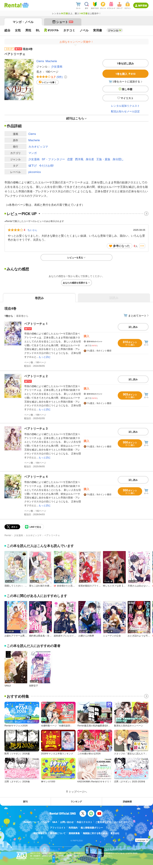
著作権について (58, 833)
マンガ (32, 153)
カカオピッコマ (38, 146)
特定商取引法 (40, 833)
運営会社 (114, 833)
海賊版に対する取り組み (95, 833)
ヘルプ (46, 822)
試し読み (133, 327)
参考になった (121, 246)
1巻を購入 (125, 74)
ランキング (76, 801)
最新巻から (22, 315)
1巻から (8, 315)
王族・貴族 (103, 159)
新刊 (25, 801)
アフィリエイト (58, 827)
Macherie (51, 61)
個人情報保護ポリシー (92, 827)
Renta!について (32, 822)
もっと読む (45, 357)
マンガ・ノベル (23, 22)
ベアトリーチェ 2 (36, 376)
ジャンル (113, 30)
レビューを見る (75, 257)
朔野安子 (33, 685)
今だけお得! (46, 165)
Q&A (54, 822)
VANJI (7, 685)
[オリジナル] (51, 30)
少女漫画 (56, 66)
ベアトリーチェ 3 (36, 428)
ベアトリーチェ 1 (36, 323)
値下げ (32, 165)
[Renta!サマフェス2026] (25, 5)
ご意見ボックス (103, 822)
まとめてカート (137, 315)
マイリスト (127, 98)
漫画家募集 (74, 833)
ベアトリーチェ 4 (36, 476)
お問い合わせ (67, 822)
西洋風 (79, 159)
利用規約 (73, 827)
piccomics (34, 172)
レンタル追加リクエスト (125, 105)
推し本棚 (127, 89)
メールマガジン (122, 822)
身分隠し (118, 159)
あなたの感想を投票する (75, 282)
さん (32, 230)
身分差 (90, 159)
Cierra (40, 61)
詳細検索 (127, 801)
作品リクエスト (84, 822)
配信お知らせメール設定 (125, 111)
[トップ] (12, 5)
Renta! (7, 535)
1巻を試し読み (125, 63)
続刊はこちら (75, 118)
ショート (64, 22)
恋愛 (70, 159)
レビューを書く (49, 82)
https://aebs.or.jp (36, 858)
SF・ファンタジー (53, 159)
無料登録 (142, 5)
